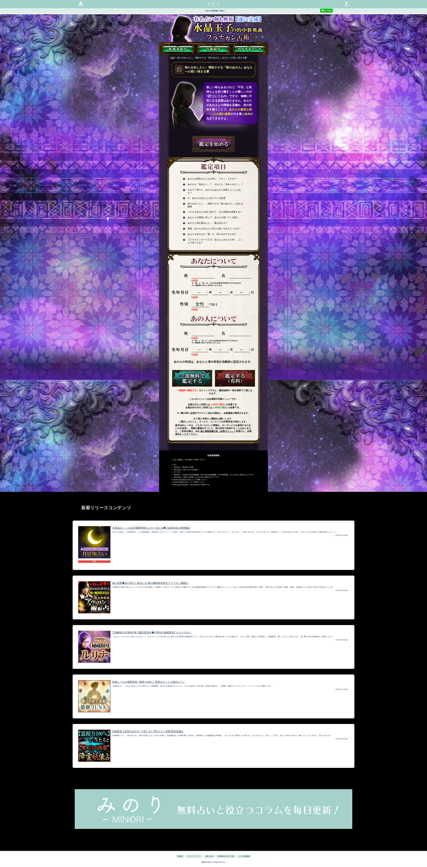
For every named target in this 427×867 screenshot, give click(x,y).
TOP (172, 57)
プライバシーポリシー (194, 856)
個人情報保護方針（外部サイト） (217, 431)
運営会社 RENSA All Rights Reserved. (213, 862)
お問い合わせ (209, 856)
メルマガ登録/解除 (244, 856)
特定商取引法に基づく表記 (226, 856)
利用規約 (180, 856)
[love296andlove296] (192, 378)
